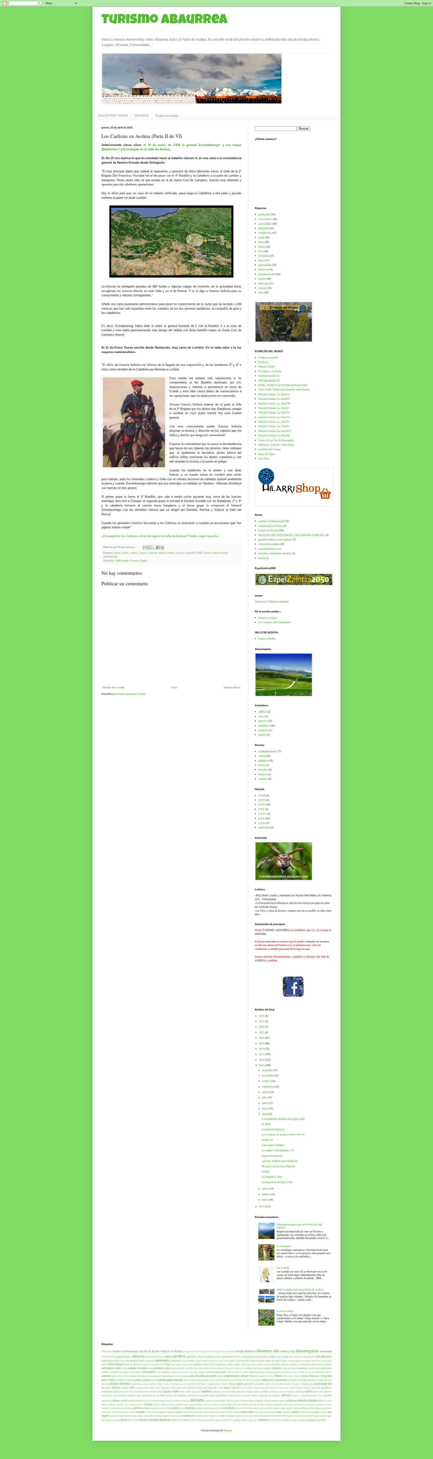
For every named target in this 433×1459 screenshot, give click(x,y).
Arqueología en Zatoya (270, 525)
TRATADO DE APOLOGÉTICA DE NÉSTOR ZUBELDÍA (291, 535)
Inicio (174, 687)
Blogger (227, 1430)
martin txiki (317, 1391)
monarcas (305, 1395)
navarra (180, 552)
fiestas (261, 246)
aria (318, 1356)
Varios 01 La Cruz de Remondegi (276, 440)
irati (132, 1387)
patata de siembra (210, 1404)
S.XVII (262, 813)
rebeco (133, 1412)
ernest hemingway (268, 548)
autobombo (264, 214)
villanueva (263, 1419)
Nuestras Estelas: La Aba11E (273, 412)
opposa (282, 1400)
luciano (146, 1391)
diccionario (184, 1371)
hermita (312, 1379)
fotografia (263, 255)
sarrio (145, 1415)
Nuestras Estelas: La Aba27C (274, 421)
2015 (262, 1065)
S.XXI (261, 823)
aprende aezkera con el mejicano (275, 539)
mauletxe (132, 1395)
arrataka (116, 1360)
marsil (308, 1391)
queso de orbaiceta (114, 1412)
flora (260, 251)
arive (329, 1356)
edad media (267, 1371)
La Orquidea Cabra (272, 1176)
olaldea (267, 1400)
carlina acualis (317, 1364)
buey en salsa (187, 1364)
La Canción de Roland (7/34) (277, 1182)
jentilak (199, 1387)
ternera (296, 1415)
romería (237, 1412)
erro (159, 1375)
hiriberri (114, 1383)
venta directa (226, 1419)
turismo (144, 1419)
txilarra (193, 1419)
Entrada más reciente (113, 687)
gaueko (198, 1380)
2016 (262, 1059)
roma (222, 1412)
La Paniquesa (284, 1246)
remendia (170, 1412)
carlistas (134, 552)
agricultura (192, 1356)
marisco (291, 1391)
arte (122, 1360)
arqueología (107, 1360)
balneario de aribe (215, 1360)
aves (260, 716)
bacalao (204, 1360)
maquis (233, 1391)
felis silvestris (295, 1376)
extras (261, 237)
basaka (238, 1360)
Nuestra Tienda (266, 366)
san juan (323, 1412)
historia (162, 552)
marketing (299, 1391)
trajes (329, 1415)
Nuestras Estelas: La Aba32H (274, 435)
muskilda (125, 1400)
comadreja (247, 1368)
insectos (262, 721)
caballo (230, 1364)
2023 (262, 1021)
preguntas (190, 1407)
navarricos (209, 1400)
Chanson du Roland (171, 1351)
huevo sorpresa (208, 1383)
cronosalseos (265, 219)
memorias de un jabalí (154, 1395)
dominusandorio (213, 1371)
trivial (124, 1419)
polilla (168, 1408)
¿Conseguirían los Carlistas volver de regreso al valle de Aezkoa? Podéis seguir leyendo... (160, 536)
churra (219, 1368)
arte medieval (132, 1360)
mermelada (204, 1395)
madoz (175, 1391)
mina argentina (243, 1395)
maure (139, 1395)
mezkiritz (232, 1395)
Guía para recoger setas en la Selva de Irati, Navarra (299, 1225)
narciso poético (166, 1400)
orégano (156, 1404)
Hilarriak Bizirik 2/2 (269, 380)
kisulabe (236, 1387)
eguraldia (276, 1371)
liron (131, 1391)
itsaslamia (139, 1387)
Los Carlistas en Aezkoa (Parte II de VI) (283, 1134)
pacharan (170, 1404)
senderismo (189, 1415)
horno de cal (180, 1383)
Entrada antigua (232, 687)
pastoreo (198, 1404)
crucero (132, 1371)
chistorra (197, 1368)
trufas (136, 1419)
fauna (261, 242)
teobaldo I (265, 1415)
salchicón (303, 1412)
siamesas (199, 1415)
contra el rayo (314, 1368)
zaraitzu (286, 1419)
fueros (104, 1379)
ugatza (211, 1419)
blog (111, 1364)
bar (225, 1360)
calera (237, 1364)
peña (285, 1404)
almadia (217, 1356)
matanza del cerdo (109, 1395)
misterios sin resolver (269, 1395)
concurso (276, 1368)
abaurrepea (326, 1351)
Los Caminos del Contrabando (274, 622)
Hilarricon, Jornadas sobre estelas (276, 444)
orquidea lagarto (136, 1404)
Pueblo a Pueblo (267, 638)
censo (168, 1368)
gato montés (189, 1380)
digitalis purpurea (197, 1371)
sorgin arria (240, 1415)
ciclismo (226, 1368)
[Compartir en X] (153, 547)
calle (243, 1364)
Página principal (166, 115)
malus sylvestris (193, 1391)
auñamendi (175, 1360)
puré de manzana (294, 1408)
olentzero (275, 1400)
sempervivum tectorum (172, 1415)
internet (125, 1387)
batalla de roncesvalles (276, 1360)
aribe (323, 1356)
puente (270, 1408)
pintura (114, 1408)
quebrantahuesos (315, 1408)
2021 (262, 1032)
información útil (266, 274)
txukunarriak (202, 1419)
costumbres (115, 1371)
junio (265, 1103)
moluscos (263, 730)
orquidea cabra (122, 1404)
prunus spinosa (260, 1408)
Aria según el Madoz (273, 1145)
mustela (133, 1400)
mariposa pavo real (279, 1391)
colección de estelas (268, 544)
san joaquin (314, 1411)
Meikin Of (267, 1140)
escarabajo (167, 1375)
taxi (247, 1415)
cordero (105, 1371)
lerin (318, 1387)
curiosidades (265, 223)
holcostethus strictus (140, 1383)
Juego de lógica (266, 454)
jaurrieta (191, 1387)
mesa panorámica (218, 1395)
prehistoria (263, 827)
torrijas (322, 1415)
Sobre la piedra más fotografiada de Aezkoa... (301, 1289)
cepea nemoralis (178, 1368)
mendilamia (182, 1395)
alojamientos (228, 1356)
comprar (267, 1368)
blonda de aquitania (132, 1364)
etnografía (263, 228)
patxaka (228, 1404)
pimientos (105, 1408)
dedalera (175, 1371)
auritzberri (150, 1360)
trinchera (116, 1419)
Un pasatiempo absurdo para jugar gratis (283, 1118)
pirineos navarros (151, 1407)
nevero (217, 1400)
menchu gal (171, 1395)
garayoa (147, 1379)
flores (317, 1375)
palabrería (179, 1404)
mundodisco (106, 1400)
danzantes (166, 1371)
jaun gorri (181, 1387)
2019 (262, 1043)
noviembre (268, 1075)
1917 (103, 1351)
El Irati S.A (211, 1351)
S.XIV (261, 800)
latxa (314, 1387)
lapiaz (273, 1387)
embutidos (319, 1371)
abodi (111, 1356)
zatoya (302, 1419)
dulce (224, 1371)
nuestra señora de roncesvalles (240, 1400)
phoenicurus (310, 1404)
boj (168, 1364)
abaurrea (249, 1351)
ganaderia (120, 1379)
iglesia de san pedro (254, 1383)
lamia (267, 1387)
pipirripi (121, 1408)
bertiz (313, 1360)
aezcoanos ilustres (155, 1356)
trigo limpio (106, 1419)
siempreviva (213, 1415)
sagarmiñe (286, 1412)
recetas (140, 1411)
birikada (105, 1364)
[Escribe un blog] (149, 547)
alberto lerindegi (206, 1356)
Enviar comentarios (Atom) (131, 693)
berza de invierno (324, 1360)
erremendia (152, 1376)
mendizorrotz (193, 1395)
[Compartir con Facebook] (158, 547)
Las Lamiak (283, 1267)
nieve (223, 1400)
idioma (232, 1383)
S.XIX (199, 552)
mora (320, 1395)
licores (261, 765)
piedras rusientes (324, 1404)
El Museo (263, 362)
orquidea (111, 1404)
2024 (262, 1015)
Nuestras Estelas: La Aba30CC (274, 431)
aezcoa (117, 552)
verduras (262, 778)
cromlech (124, 1371)
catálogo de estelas (137, 1368)
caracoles (275, 1364)
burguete (198, 1364)
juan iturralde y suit (213, 1387)
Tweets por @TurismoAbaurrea (271, 601)
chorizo (213, 1368)
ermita (133, 1375)
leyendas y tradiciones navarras (274, 553)
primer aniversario (205, 1407)
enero (265, 1199)
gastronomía (264, 265)
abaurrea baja (288, 1351)
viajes (244, 1419)
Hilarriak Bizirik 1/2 (269, 375)
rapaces (126, 1412)
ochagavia (190, 552)
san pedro (113, 1415)
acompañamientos (267, 751)
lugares (262, 278)
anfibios (262, 711)
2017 (262, 1054)
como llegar (257, 1368)
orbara (321, 1400)
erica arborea (123, 1376)
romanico (229, 1412)
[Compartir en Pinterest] (162, 547)
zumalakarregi (110, 556)
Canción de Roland (268, 530)
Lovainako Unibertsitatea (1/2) (278, 1150)
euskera (220, 1376)
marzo (265, 1188)
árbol (323, 1419)
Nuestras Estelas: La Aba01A (274, 394)
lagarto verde (259, 1387)
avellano (185, 1360)
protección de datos (244, 1408)
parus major (189, 1404)
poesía (261, 558)
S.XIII (261, 795)
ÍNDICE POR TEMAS (113, 115)
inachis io (297, 1383)
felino (285, 1376)
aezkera (168, 1356)
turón (179, 1419)
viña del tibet (275, 1419)
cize (232, 1368)
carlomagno (107, 1368)
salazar (207, 552)
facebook (270, 1376)
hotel (198, 1383)
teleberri (257, 1415)
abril (264, 1114)
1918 (109, 1351)
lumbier (171, 552)
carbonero (285, 1364)
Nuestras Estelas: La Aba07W (274, 403)
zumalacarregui (219, 552)
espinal (185, 1376)
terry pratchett (306, 1415)
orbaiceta (291, 1400)
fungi (261, 260)
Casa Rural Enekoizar (273, 1129)
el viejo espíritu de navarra (302, 1371)
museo (116, 1400)
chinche (189, 1368)
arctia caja (302, 1356)
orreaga (148, 1404)
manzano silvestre (221, 1391)
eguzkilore (285, 1371)
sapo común (137, 1415)
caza (150, 1368)
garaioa (138, 1379)
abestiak (105, 1356)
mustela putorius (144, 1400)
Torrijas (266, 1171)
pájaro (304, 1407)
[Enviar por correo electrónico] (145, 547)
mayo (265, 1108)
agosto (266, 1092)
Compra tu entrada (268, 357)
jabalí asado (155, 1387)
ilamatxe (288, 1383)
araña (295, 1356)
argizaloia (311, 1356)
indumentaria (308, 1383)
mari (238, 1391)
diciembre (267, 1070)
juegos (227, 1387)
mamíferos (263, 725)
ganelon (129, 1379)
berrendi (307, 1360)
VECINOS (142, 115)
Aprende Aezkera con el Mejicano (280, 1161)
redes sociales (152, 1412)
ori (326, 1400)
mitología (263, 283)
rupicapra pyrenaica (267, 1412)
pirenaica (129, 1408)
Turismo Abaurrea (164, 20)
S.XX (261, 818)
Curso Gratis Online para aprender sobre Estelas (284, 389)
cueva (138, 1371)
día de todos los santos (238, 1371)
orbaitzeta (302, 1400)
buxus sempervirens (218, 1364)
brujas (178, 1364)
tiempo (316, 1415)
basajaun (231, 1360)
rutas (260, 292)
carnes (261, 755)
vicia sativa (253, 1419)
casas (124, 1368)
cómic (158, 1371)
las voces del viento (286, 1387)
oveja (163, 1404)
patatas (222, 1404)
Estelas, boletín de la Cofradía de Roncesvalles (283, 385)
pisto (162, 1408)
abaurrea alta (267, 1350)
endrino (328, 1371)
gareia (154, 1380)
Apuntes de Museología (271, 521)
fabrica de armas (257, 1375)
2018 (262, 1048)
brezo (172, 1364)
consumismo (301, 1368)
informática (106, 1387)
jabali (146, 1387)
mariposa (265, 1391)
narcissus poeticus (182, 1400)
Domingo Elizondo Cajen (194, 1351)
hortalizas (191, 1383)
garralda (162, 1379)
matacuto (328, 1391)
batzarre (291, 1360)
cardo (307, 1364)
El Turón (266, 1124)
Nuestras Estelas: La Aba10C (274, 408)
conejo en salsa (288, 1368)
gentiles (205, 1380)
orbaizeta (312, 1400)
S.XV (261, 809)
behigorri (299, 1360)
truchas (130, 1419)
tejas (251, 1415)
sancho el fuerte (125, 1415)
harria (300, 1380)
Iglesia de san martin (226, 1351)
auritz (142, 1360)
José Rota (263, 458)
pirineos (138, 1407)
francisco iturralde (148, 552)
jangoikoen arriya (169, 1387)
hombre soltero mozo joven (162, 1383)
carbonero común (297, 1364)
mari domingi (247, 1391)
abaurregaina (307, 1350)
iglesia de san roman (274, 1383)
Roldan (240, 1351)
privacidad (219, 1408)
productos (230, 1407)
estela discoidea (196, 1375)
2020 (262, 1037)
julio (264, 1097)
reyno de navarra (195, 1412)
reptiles (262, 734)
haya (305, 1379)
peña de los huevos (296, 1404)
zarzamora (294, 1419)
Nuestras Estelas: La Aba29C (274, 426)
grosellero (256, 1380)
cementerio (158, 1368)
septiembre (268, 1086)
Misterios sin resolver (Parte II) (278, 1166)
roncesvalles (247, 1411)
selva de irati (155, 1415)
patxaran (236, 1404)
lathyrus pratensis (303, 1387)
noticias (262, 288)
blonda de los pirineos (151, 1364)
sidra (206, 1415)
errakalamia (142, 1376)
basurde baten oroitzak (253, 1360)
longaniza (138, 1391)
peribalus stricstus (265, 1404)
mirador (254, 1395)
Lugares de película (272, 1155)
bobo (164, 1364)
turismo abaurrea (159, 1419)
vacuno (217, 1419)
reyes (185, 1412)
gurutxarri (292, 1380)
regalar (162, 1411)
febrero (266, 1194)
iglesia (240, 1383)
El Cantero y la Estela (269, 371)
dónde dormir (255, 1371)
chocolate (205, 1368)
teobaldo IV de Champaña (282, 1415)
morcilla (327, 1395)
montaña (314, 1395)
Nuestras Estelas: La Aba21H (274, 417)
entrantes (263, 760)
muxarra (155, 1400)
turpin (174, 1419)
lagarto (250, 1387)
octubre (266, 1081)
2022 (262, 1026)
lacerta (243, 1387)
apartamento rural (250, 1356)
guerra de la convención (274, 1379)
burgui (206, 1364)
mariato (257, 1391)
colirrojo (238, 1368)
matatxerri (122, 1395)
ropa (256, 1412)
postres (262, 774)
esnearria (177, 1376)
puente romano (279, 1408)
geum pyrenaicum (218, 1380)
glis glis (229, 1380)
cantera (267, 1364)
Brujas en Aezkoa (267, 617)
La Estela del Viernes (269, 449)
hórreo (218, 1383)
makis (182, 1391)
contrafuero (326, 1368)
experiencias (264, 232)
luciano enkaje (156, 1391)
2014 (262, 1206)
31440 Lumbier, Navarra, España (131, 560)
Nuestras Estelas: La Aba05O (274, 398)
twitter (185, 1419)
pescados (263, 769)
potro (182, 1408)
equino (115, 1376)
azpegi (198, 1360)
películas (245, 1404)
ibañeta (225, 1383)
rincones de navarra (211, 1412)
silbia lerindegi (227, 1415)
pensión (252, 1404)
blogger (119, 1364)
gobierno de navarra (243, 1380)
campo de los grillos (254, 1364)
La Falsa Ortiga (285, 1311)
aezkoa (125, 552)
